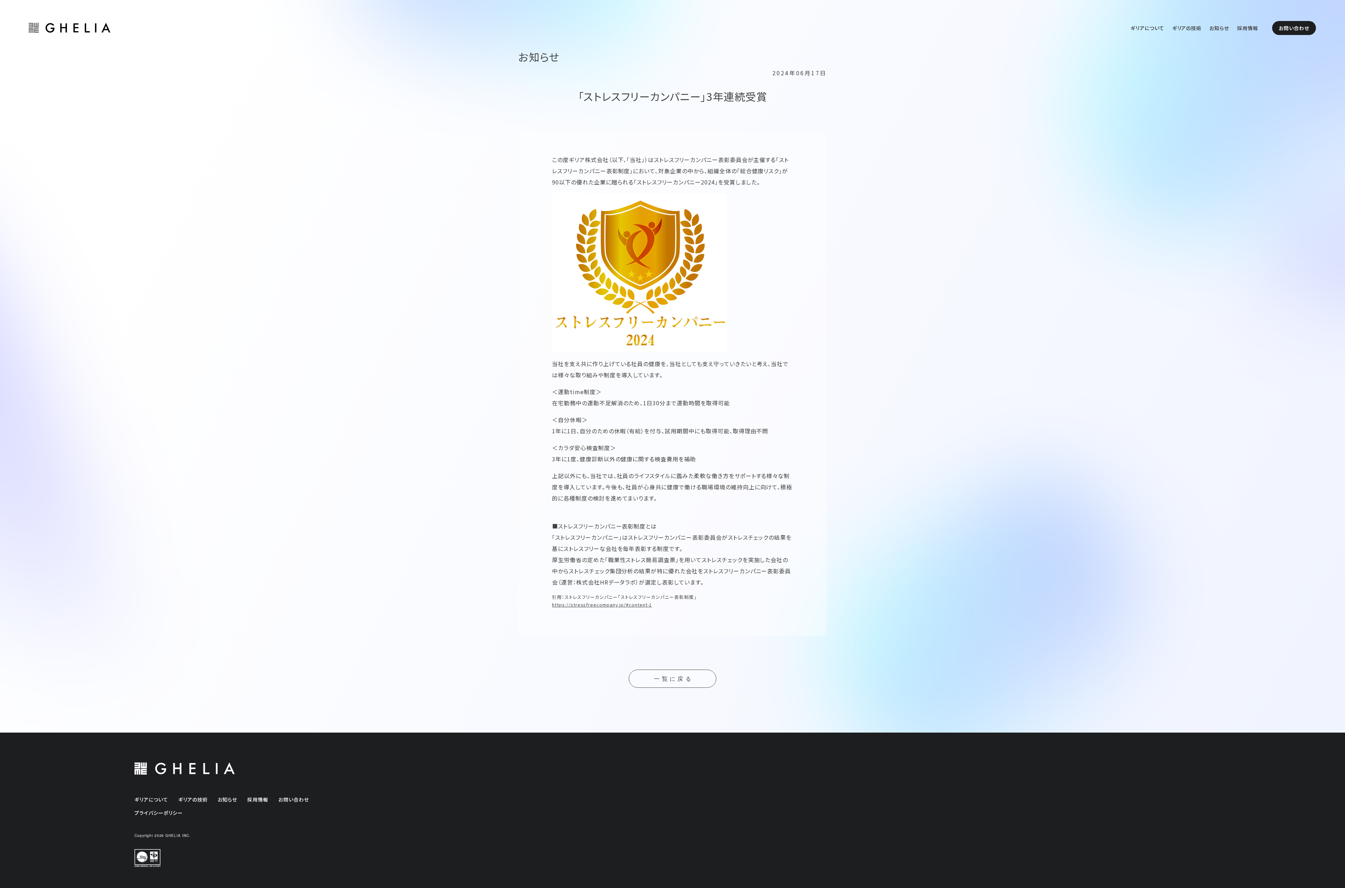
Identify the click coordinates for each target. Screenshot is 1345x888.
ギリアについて (1147, 28)
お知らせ (1219, 28)
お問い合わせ (1294, 28)
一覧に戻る (673, 679)
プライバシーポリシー (158, 812)
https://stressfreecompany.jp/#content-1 (602, 604)
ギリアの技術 (1187, 28)
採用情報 (1247, 28)
